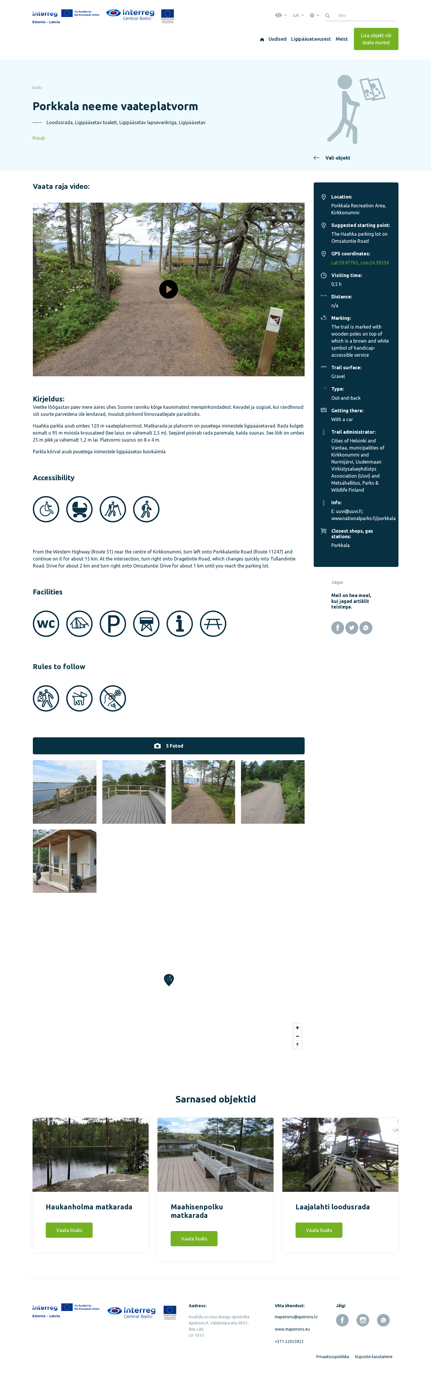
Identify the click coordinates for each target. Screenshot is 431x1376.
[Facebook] (337, 627)
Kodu (37, 87)
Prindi (39, 138)
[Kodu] (262, 38)
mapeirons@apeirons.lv (295, 1317)
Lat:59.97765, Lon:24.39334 (360, 262)
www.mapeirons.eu (292, 1329)
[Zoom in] (297, 1027)
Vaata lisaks (69, 1230)
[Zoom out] (297, 1036)
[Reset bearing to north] (297, 1044)
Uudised (277, 39)
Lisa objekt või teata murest (376, 39)
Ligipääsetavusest (311, 39)
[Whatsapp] (365, 627)
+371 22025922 (289, 1341)
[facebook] (342, 1320)
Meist (342, 39)
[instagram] (363, 1320)
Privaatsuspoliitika (332, 1356)
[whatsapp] (383, 1320)
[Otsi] (328, 15)
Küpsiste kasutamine (374, 1356)
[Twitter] (351, 627)
